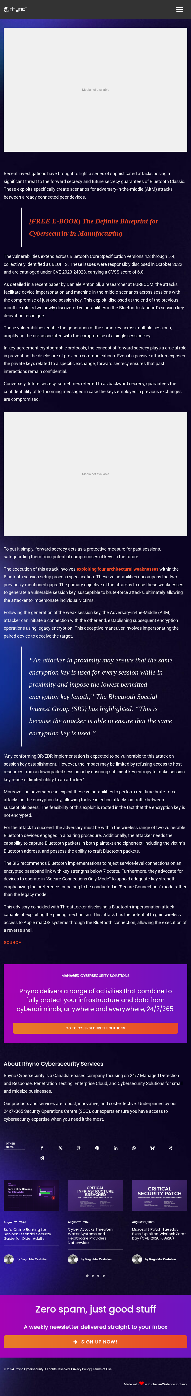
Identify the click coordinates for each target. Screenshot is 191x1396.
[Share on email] (42, 1158)
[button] (31, 1195)
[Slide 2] (93, 1275)
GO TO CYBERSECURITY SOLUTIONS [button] (95, 1028)
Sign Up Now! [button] (99, 1342)
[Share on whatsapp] (134, 1148)
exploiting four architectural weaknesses (117, 569)
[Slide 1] (87, 1275)
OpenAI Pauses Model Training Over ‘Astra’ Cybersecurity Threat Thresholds (152, 1236)
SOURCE (12, 942)
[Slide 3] (98, 1275)
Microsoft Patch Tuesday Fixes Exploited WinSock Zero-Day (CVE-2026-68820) (95, 1234)
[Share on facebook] (42, 1148)
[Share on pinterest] (97, 1148)
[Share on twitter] (60, 1148)
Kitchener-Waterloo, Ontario (167, 1384)
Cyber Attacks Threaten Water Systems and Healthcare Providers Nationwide (26, 1236)
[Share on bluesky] (152, 1148)
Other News (10, 1145)
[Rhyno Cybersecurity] (15, 9)
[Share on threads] (79, 1148)
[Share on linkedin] (116, 1148)
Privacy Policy (81, 1369)
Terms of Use (102, 1369)
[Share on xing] (171, 1148)
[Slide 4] (103, 1275)
